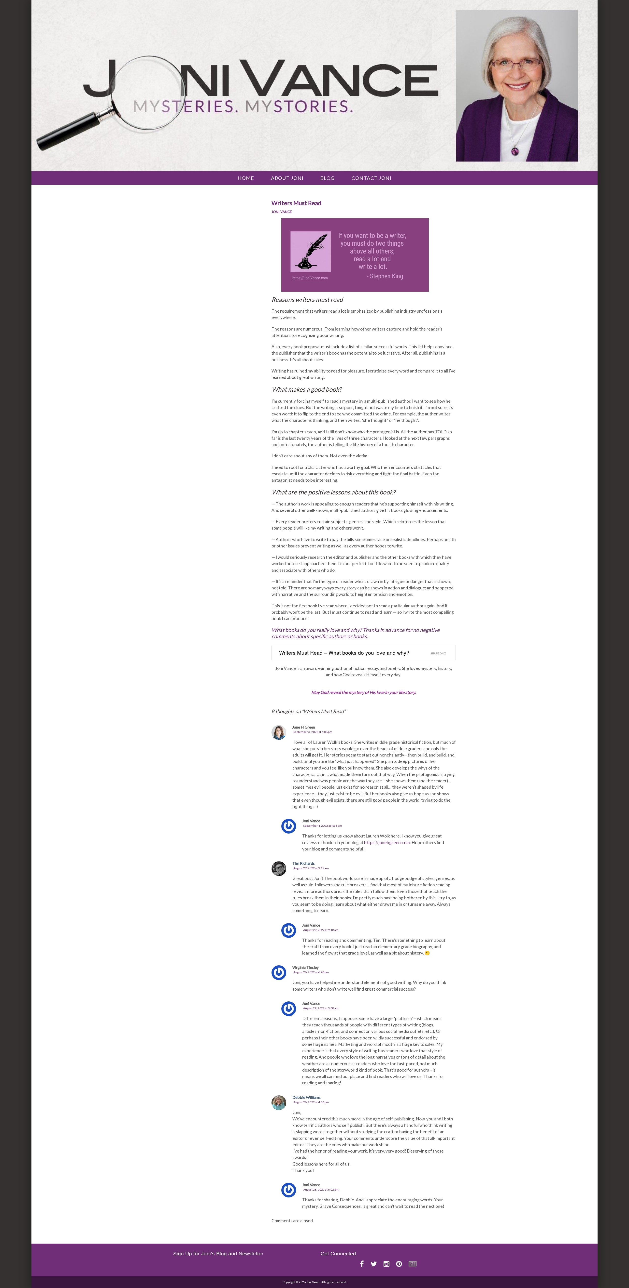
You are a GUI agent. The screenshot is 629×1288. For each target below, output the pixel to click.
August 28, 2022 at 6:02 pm (321, 1189)
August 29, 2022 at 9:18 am (321, 930)
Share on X (438, 653)
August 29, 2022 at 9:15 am (311, 868)
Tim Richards (303, 863)
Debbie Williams (306, 1097)
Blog (327, 177)
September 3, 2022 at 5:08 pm (312, 732)
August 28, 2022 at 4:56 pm (311, 1102)
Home (246, 177)
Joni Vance (282, 212)
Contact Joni (371, 177)
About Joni (287, 177)
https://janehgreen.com (387, 842)
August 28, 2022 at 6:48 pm (311, 972)
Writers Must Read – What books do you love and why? (344, 652)
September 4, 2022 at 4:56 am (322, 825)
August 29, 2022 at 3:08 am (321, 1008)
